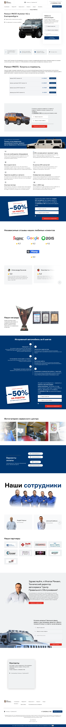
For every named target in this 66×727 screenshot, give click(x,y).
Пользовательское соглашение (35, 704)
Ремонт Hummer (12, 9)
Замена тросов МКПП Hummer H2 (17, 87)
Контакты (40, 6)
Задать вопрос (55, 644)
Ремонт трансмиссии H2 (24, 9)
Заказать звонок (57, 6)
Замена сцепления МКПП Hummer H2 (18, 83)
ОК (52, 725)
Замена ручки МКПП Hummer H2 (17, 92)
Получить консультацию (51, 38)
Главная (6, 9)
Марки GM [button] (14, 6)
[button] (59, 282)
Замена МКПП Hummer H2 (16, 78)
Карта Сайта (23, 704)
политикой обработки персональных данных (52, 34)
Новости (28, 6)
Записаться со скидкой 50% (50, 218)
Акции (34, 6)
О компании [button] (6, 6)
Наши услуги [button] (21, 6)
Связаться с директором (36, 603)
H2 (17, 9)
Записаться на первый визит (53, 406)
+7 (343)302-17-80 (55, 3)
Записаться (52, 78)
